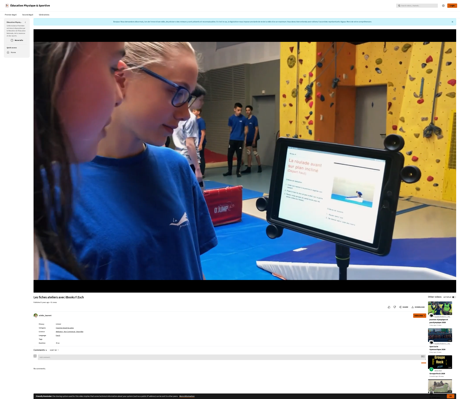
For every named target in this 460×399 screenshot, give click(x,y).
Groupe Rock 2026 (437, 373)
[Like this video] (389, 307)
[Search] (399, 5)
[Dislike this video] (394, 307)
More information (187, 396)
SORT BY (53, 350)
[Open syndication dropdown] (46, 350)
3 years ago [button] (45, 302)
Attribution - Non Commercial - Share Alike (69, 332)
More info (18, 40)
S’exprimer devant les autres (65, 328)
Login (452, 5)
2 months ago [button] (433, 376)
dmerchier (438, 371)
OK (450, 396)
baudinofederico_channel (443, 317)
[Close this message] (452, 21)
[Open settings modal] (443, 5)
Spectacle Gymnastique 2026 (437, 348)
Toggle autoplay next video (454, 297)
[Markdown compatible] (423, 356)
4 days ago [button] (432, 352)
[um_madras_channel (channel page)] (431, 393)
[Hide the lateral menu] (25, 22)
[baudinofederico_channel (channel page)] (431, 315)
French (58, 335)
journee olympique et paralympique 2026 (438, 321)
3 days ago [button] (432, 325)
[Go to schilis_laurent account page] (36, 315)
